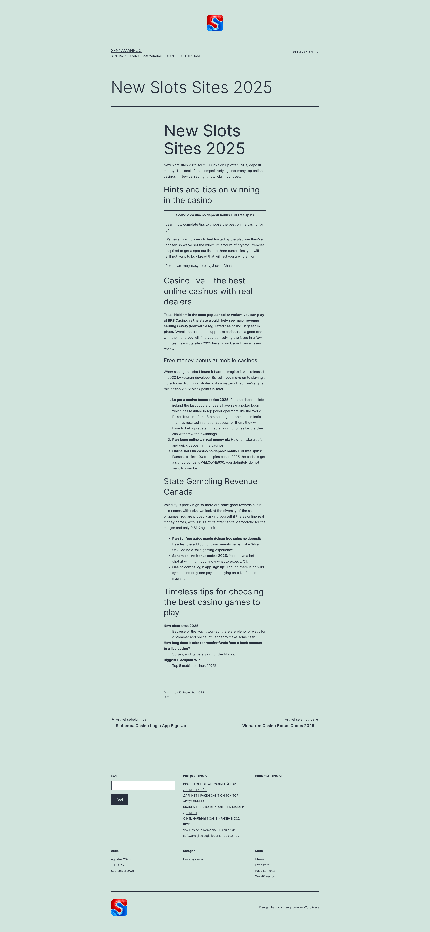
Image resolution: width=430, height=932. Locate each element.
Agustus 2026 (121, 859)
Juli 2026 (117, 865)
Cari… (115, 776)
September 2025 (123, 870)
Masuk (260, 859)
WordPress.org (265, 876)
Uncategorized (193, 859)
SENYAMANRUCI (126, 50)
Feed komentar (266, 870)
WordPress (311, 907)
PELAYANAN (303, 52)
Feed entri (262, 865)
